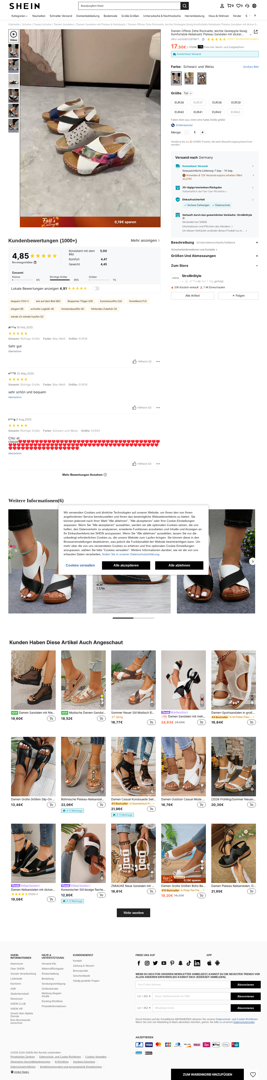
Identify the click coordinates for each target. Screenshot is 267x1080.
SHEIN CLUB (18, 1003)
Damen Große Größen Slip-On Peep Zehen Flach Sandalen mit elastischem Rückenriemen (33, 799)
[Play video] (90, 123)
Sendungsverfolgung (53, 983)
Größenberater (50, 988)
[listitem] (33, 690)
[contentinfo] (198, 1044)
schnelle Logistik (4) (42, 308)
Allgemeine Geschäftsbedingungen (30, 1061)
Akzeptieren (144, 1037)
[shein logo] (24, 6)
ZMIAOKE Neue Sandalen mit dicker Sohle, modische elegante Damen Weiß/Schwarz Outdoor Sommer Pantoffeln (133, 886)
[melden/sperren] (158, 361)
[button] (247, 5)
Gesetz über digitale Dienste (21, 1015)
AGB (13, 988)
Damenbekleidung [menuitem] (87, 16)
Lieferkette (16, 978)
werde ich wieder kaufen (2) (27, 316)
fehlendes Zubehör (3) (104, 308)
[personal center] (222, 5)
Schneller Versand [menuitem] (61, 16)
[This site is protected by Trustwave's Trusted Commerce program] (139, 1052)
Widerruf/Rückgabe (53, 968)
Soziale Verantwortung (23, 973)
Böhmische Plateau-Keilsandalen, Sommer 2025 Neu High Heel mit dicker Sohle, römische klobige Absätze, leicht (83, 799)
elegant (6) (17, 308)
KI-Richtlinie (62, 1061)
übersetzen (14, 351)
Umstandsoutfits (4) (72, 308)
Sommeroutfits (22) (111, 301)
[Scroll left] (249, 16)
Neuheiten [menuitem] (38, 16)
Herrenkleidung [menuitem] (194, 16)
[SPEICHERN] (253, 1074)
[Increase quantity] (202, 132)
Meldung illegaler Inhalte (52, 995)
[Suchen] (184, 6)
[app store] (209, 965)
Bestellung (48, 978)
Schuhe (26, 24)
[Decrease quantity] (186, 132)
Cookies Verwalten (96, 1056)
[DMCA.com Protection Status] (148, 1052)
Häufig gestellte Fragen (86, 980)
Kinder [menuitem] (237, 16)
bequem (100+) (20, 301)
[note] (72, 811)
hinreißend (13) (138, 301)
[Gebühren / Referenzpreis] (187, 47)
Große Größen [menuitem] (130, 16)
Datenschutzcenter (243, 1022)
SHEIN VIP (16, 1008)
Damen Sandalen (64, 24)
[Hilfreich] (134, 361)
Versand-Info (49, 963)
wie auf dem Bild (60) (48, 301)
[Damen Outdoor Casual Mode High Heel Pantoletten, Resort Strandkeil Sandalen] (183, 766)
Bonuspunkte (80, 970)
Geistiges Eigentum (84, 1061)
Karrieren (15, 983)
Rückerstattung (50, 973)
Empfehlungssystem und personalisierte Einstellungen (71, 1066)
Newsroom (16, 998)
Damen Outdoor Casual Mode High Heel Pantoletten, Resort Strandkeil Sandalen (183, 799)
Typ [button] (186, 93)
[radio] (176, 78)
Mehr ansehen (133, 912)
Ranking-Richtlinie (52, 1001)
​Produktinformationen (54, 1006)
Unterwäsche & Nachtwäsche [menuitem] (162, 16)
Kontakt (77, 960)
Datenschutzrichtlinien (23, 1066)
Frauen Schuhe (42, 24)
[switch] (95, 288)
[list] (169, 963)
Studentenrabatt (19, 993)
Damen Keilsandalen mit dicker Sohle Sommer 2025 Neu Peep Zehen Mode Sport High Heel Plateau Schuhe (33, 889)
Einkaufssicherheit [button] (193, 199)
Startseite (14, 24)
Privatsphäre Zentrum (22, 1056)
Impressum (16, 963)
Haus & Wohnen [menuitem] (219, 16)
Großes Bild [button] (251, 67)
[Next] (253, 561)
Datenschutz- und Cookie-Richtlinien (237, 1019)
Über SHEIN (17, 968)
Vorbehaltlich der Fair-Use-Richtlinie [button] (203, 191)
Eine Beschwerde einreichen (20, 1021)
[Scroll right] (254, 16)
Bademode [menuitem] (110, 16)
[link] (230, 5)
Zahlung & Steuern (83, 965)
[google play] (217, 965)
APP (209, 955)
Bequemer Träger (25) (80, 301)
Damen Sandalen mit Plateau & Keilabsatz (100, 24)
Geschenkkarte (81, 975)
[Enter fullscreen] (156, 213)
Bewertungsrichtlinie (22, 262)
